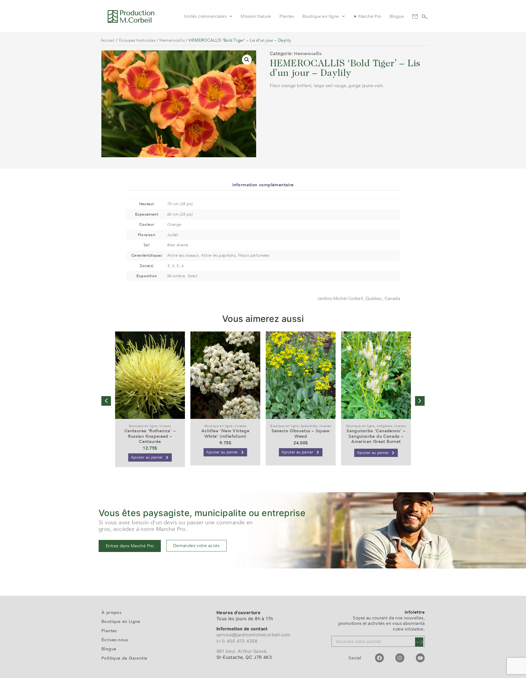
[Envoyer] (419, 641)
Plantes (286, 16)
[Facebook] (379, 657)
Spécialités (309, 426)
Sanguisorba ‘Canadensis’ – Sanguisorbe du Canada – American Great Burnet (376, 436)
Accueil (108, 40)
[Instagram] (399, 657)
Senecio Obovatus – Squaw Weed (300, 433)
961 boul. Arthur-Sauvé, (242, 651)
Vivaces (165, 426)
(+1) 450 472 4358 (237, 641)
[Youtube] (420, 657)
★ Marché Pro (367, 16)
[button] (247, 60)
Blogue (397, 16)
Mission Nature (256, 16)
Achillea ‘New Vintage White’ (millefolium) (225, 433)
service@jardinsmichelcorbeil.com (253, 634)
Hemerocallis (172, 40)
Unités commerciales (205, 16)
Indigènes (384, 426)
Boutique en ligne (320, 16)
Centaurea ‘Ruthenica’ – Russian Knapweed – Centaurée (150, 436)
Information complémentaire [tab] (262, 185)
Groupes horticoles (137, 40)
